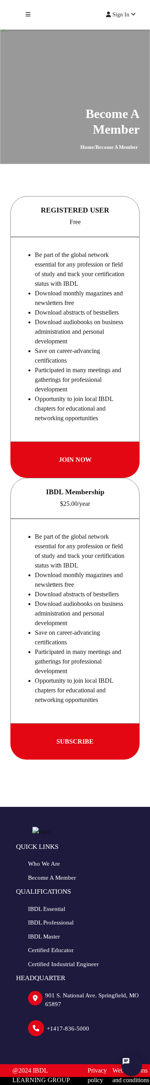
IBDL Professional (51, 922)
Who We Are (44, 863)
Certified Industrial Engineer (63, 964)
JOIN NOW (75, 459)
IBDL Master (44, 936)
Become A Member (52, 877)
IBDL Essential (46, 909)
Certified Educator (51, 950)
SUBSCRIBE (75, 741)
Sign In (121, 15)
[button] (28, 15)
